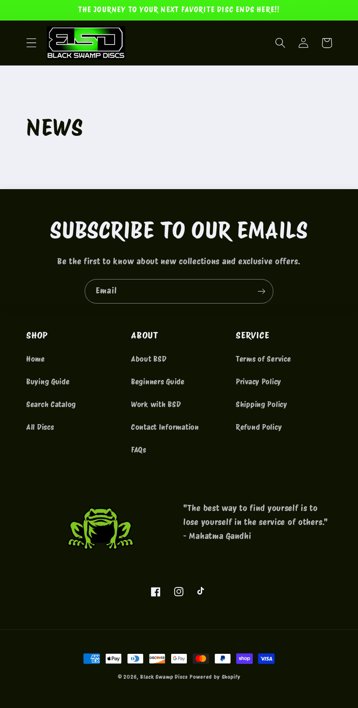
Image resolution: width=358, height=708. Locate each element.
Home (35, 359)
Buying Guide (48, 381)
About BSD (148, 359)
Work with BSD (156, 404)
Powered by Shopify (214, 676)
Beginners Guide (158, 381)
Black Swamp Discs (163, 676)
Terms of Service (263, 359)
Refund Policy (259, 427)
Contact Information (165, 427)
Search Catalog (51, 404)
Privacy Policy (258, 381)
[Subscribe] (261, 291)
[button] (31, 43)
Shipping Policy (261, 404)
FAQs (138, 450)
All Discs (40, 427)
